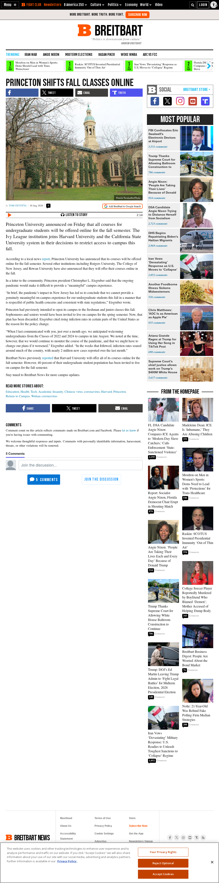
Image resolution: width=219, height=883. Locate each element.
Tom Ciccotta (18, 205)
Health (25, 391)
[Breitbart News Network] (152, 90)
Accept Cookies (163, 874)
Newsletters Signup (141, 841)
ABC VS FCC (150, 54)
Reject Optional (163, 863)
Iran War (31, 54)
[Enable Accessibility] (214, 4)
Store (132, 818)
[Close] (212, 862)
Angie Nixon (51, 54)
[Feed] (203, 837)
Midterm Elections (78, 54)
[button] (10, 4)
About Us (65, 825)
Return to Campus (18, 396)
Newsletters (52, 5)
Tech (34, 391)
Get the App (136, 833)
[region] (109, 862)
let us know (129, 430)
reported (47, 358)
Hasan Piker (106, 54)
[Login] (203, 4)
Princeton (119, 391)
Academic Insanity (50, 391)
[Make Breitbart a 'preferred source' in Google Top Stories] (122, 206)
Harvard (106, 391)
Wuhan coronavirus (44, 396)
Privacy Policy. (67, 861)
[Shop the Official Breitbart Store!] (196, 90)
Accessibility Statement (68, 836)
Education (12, 391)
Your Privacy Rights (163, 852)
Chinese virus (74, 391)
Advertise (101, 841)
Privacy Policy (103, 825)
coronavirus (92, 391)
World (144, 5)
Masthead (66, 818)
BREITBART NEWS (32, 837)
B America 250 (74, 5)
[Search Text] (192, 4)
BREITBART (118, 30)
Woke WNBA (129, 54)
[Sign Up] (137, 14)
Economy (131, 5)
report (46, 258)
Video (159, 5)
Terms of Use (103, 818)
